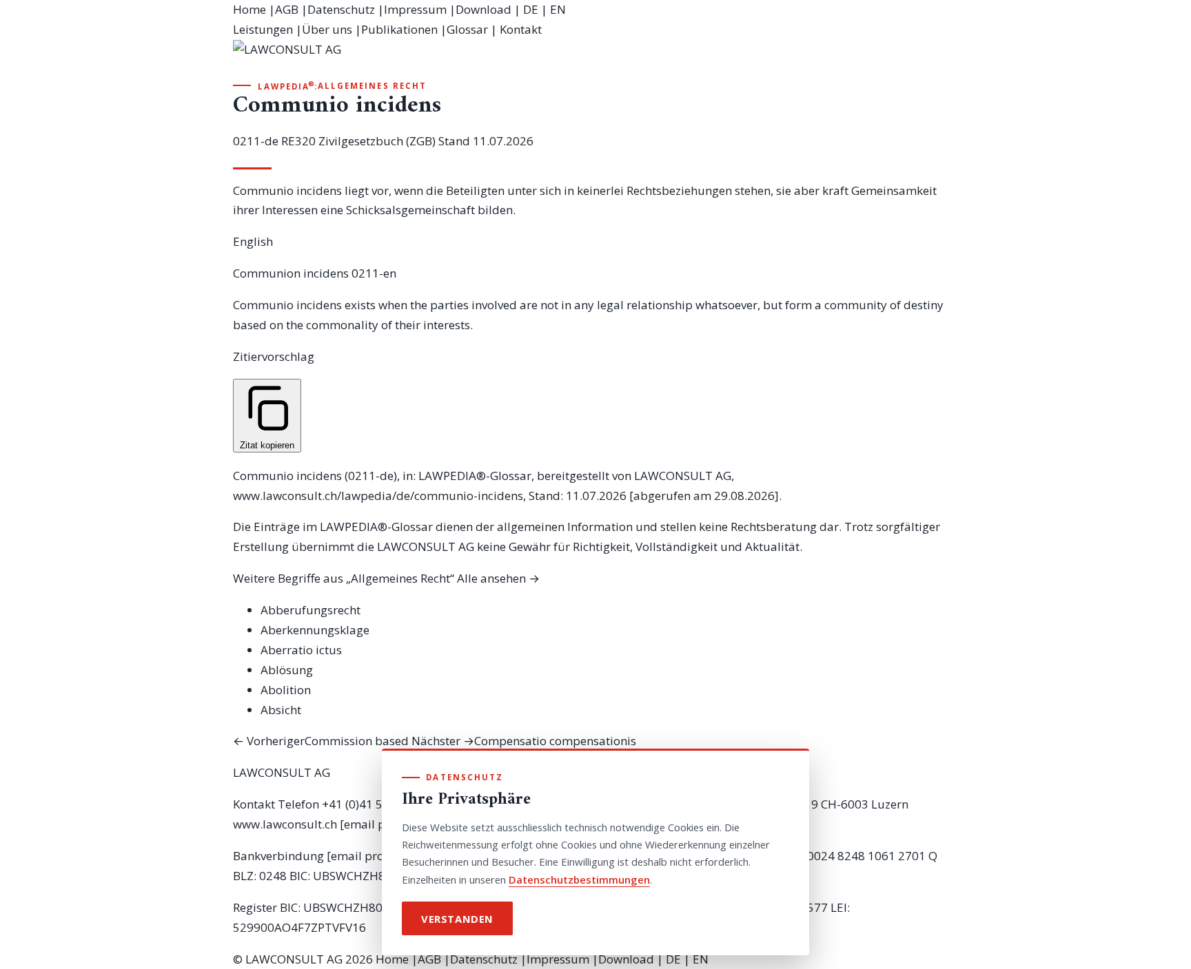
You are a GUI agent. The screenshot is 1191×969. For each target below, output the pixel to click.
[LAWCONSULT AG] (595, 59)
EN (558, 9)
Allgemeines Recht (372, 86)
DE (530, 9)
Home (249, 9)
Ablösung (287, 670)
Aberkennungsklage (315, 630)
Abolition (286, 690)
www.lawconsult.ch (285, 824)
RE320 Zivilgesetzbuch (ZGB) (358, 141)
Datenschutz (341, 9)
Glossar (467, 29)
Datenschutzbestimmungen (579, 879)
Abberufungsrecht (310, 610)
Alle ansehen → (498, 578)
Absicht (281, 710)
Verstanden (457, 919)
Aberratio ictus (301, 650)
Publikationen (399, 29)
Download (483, 9)
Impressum (415, 9)
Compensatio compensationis (523, 741)
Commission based (321, 741)
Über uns (327, 29)
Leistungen (263, 29)
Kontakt (521, 29)
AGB (286, 9)
